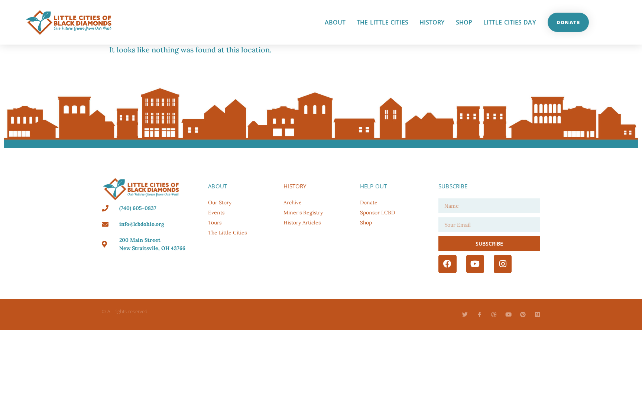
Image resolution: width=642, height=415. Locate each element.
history (294, 186)
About (335, 22)
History (432, 22)
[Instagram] (503, 264)
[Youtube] (475, 264)
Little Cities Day (509, 22)
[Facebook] (447, 264)
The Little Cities (382, 22)
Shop (464, 22)
